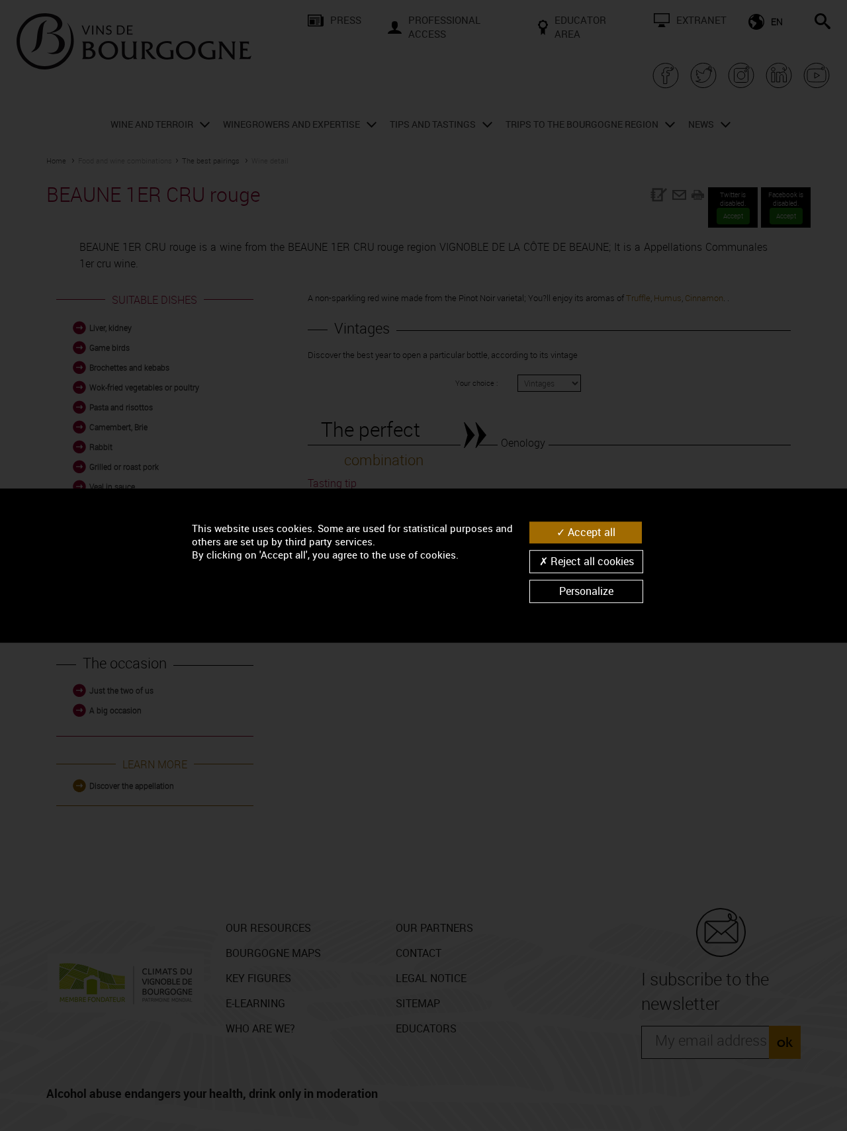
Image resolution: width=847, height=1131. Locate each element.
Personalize (586, 591)
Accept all (590, 532)
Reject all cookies (591, 561)
